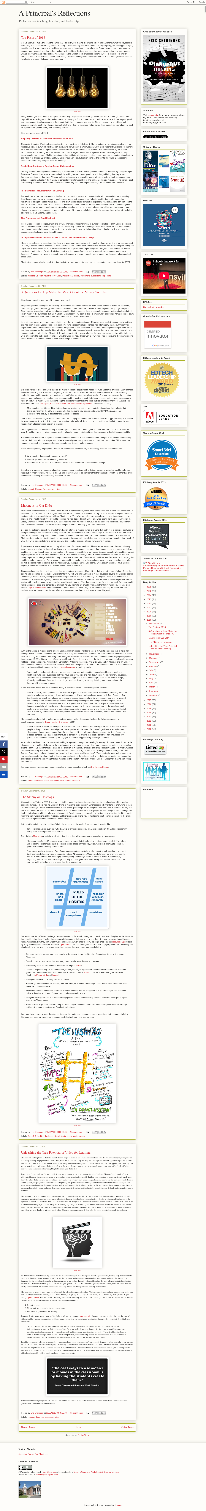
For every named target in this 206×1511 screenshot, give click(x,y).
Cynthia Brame (33, 1297)
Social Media (60, 1136)
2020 (149, 611)
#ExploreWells (41, 975)
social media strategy (76, 1136)
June (151, 674)
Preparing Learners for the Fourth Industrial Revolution (47, 139)
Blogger (118, 1505)
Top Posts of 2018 (33, 37)
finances (60, 489)
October (153, 658)
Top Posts (106, 276)
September (154, 662)
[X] (4, 752)
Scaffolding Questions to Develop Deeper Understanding (47, 166)
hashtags (49, 1136)
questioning (96, 276)
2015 (149, 708)
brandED (87, 972)
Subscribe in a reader (153, 307)
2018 (149, 620)
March (152, 687)
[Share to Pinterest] (104, 271)
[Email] (4, 767)
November (154, 654)
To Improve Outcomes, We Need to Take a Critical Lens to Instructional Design (57, 237)
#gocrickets (57, 975)
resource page (118, 942)
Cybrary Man (65, 944)
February (153, 691)
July (151, 670)
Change (38, 489)
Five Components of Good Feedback (38, 218)
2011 (149, 725)
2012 (149, 721)
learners (31, 1417)
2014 (149, 712)
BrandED (32, 1136)
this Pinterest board (99, 767)
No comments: (77, 272)
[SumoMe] (4, 774)
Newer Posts (28, 1427)
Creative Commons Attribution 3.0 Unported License (96, 1472)
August (152, 666)
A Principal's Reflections (54, 13)
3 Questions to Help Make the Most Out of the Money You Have (64, 292)
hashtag (40, 1136)
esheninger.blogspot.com (47, 1475)
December (154, 623)
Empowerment (49, 489)
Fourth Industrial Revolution (49, 276)
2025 (149, 591)
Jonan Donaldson (67, 667)
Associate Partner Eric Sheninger (33, 1454)
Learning (40, 1417)
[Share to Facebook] (101, 271)
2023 (149, 599)
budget (31, 489)
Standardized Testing (174, 565)
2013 (149, 716)
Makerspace (65, 780)
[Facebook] (4, 744)
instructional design (70, 276)
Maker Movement (51, 780)
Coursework (158, 570)
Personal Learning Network (156, 568)
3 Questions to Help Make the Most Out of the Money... (163, 632)
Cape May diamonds (37, 587)
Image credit (77, 111)
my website (153, 115)
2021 (149, 607)
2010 (149, 729)
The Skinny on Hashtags (37, 797)
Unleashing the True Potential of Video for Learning (56, 1152)
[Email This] (93, 271)
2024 (149, 595)
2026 (149, 587)
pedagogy (49, 1417)
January (153, 695)
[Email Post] (88, 272)
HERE (78, 965)
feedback (32, 276)
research (76, 780)
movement (85, 276)
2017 (149, 700)
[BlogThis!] (96, 271)
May (151, 678)
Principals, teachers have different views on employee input (66, 403)
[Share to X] (98, 271)
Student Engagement (153, 565)
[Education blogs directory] (155, 754)
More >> (168, 570)
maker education (35, 780)
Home (78, 1427)
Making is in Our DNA (36, 505)
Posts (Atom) (83, 1435)
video (56, 1417)
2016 (149, 704)
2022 (149, 603)
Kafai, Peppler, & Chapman (57, 722)
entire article (85, 1316)
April (151, 682)
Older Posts (127, 1427)
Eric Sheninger (49, 1472)
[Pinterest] (4, 759)
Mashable (37, 836)
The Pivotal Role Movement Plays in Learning (42, 191)
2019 (149, 616)
